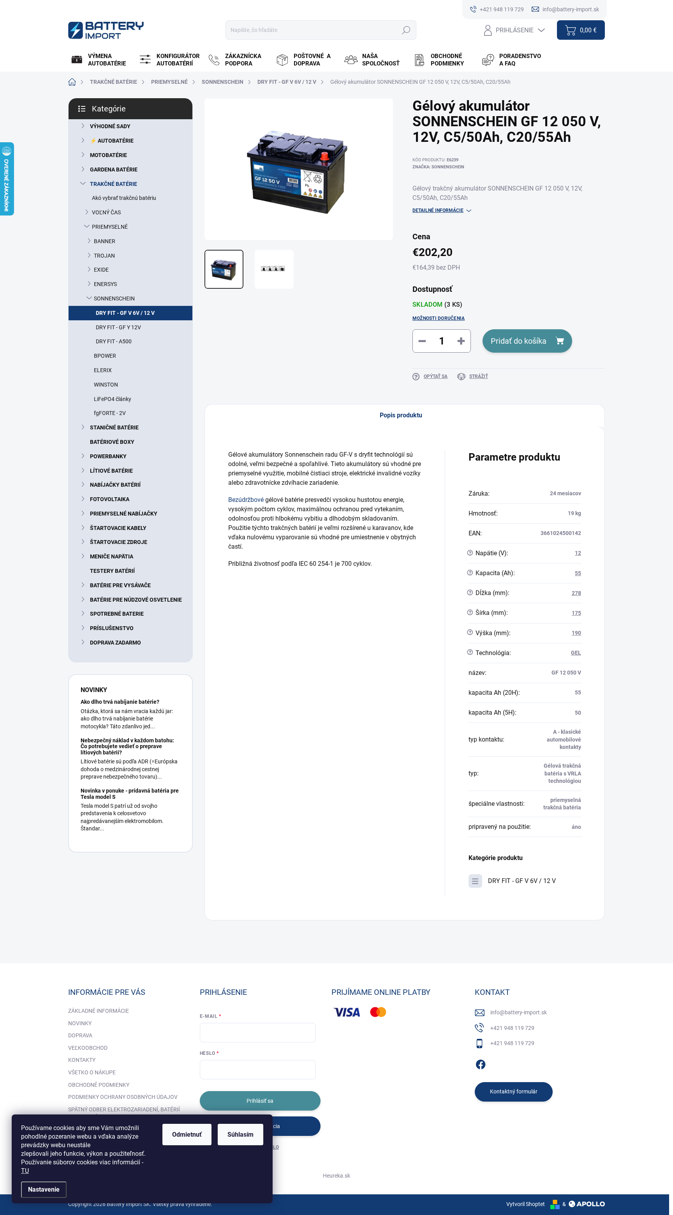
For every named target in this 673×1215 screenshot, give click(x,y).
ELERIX (103, 370)
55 (578, 573)
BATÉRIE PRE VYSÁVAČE (120, 585)
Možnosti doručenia (438, 318)
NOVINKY (80, 1023)
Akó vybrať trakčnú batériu (124, 198)
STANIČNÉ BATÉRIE (114, 427)
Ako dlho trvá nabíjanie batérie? (120, 702)
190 (576, 633)
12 (578, 553)
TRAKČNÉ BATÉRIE (113, 184)
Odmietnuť (187, 1134)
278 (576, 593)
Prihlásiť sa (260, 1101)
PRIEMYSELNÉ (110, 227)
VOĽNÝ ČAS (106, 212)
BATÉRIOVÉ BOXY (112, 442)
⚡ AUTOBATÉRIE (112, 141)
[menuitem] (101, 60)
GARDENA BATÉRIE (113, 169)
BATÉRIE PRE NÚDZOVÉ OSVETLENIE (136, 600)
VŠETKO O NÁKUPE (92, 1072)
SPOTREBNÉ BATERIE (117, 614)
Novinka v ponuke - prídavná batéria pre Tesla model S (130, 794)
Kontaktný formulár (513, 1091)
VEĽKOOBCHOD (87, 1048)
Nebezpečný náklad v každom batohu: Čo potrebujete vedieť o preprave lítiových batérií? (127, 746)
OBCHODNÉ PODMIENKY (98, 1085)
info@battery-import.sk (518, 1012)
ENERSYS (105, 284)
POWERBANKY (108, 456)
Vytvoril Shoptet (525, 1204)
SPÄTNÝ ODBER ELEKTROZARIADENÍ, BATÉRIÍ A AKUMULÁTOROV (124, 1113)
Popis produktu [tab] (401, 415)
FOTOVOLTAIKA (109, 499)
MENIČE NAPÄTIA (111, 556)
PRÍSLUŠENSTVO (112, 628)
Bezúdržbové (246, 499)
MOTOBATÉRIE (108, 155)
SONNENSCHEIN (114, 298)
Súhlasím (240, 1134)
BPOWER (105, 356)
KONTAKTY (81, 1060)
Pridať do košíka (518, 341)
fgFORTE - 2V (110, 413)
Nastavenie (44, 1189)
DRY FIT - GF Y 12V (118, 327)
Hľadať (406, 30)
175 (576, 613)
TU (25, 1170)
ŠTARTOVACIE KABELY (118, 528)
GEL (576, 653)
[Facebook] (480, 1063)
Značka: (438, 167)
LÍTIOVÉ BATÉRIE (111, 471)
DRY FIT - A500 (114, 341)
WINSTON (106, 384)
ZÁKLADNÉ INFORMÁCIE (98, 1011)
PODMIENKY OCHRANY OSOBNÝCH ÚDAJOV (123, 1097)
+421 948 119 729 (512, 1028)
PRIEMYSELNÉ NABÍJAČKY (123, 513)
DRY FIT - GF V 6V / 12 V (125, 313)
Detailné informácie (437, 210)
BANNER (104, 241)
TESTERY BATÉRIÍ (112, 571)
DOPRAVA (80, 1035)
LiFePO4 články (112, 399)
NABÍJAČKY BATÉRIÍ (115, 485)
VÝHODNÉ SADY (110, 126)
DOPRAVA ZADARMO (115, 642)
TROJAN (104, 256)
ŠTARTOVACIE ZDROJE (118, 542)
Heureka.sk (336, 1176)
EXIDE (101, 270)
